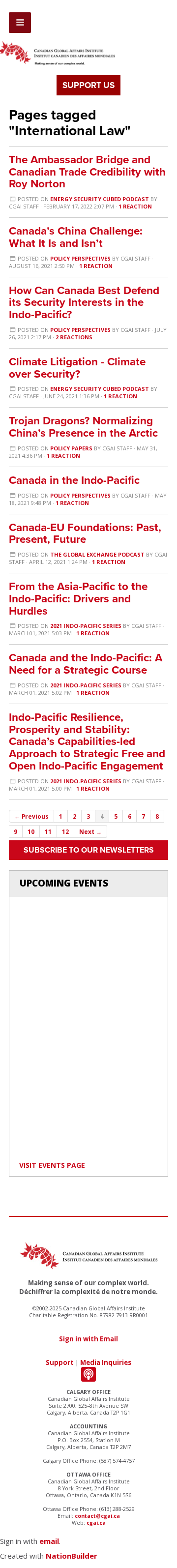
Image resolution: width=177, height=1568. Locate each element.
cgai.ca (96, 1522)
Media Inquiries (105, 1362)
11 (48, 831)
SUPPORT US (88, 85)
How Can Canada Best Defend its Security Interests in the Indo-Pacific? (84, 303)
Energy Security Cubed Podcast (99, 199)
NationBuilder (71, 1556)
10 (31, 831)
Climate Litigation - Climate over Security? (77, 368)
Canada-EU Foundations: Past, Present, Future (85, 533)
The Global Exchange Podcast (97, 554)
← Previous (31, 816)
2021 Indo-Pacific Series (85, 625)
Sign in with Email (88, 1338)
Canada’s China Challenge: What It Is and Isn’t (76, 237)
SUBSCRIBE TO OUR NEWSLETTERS (89, 850)
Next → (90, 831)
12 (65, 831)
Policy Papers (71, 448)
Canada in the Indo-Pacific (74, 480)
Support (60, 1362)
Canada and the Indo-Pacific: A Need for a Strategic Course (85, 664)
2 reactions (74, 337)
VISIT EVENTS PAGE (52, 1165)
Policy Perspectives (80, 258)
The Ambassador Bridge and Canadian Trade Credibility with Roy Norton (87, 172)
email (49, 1541)
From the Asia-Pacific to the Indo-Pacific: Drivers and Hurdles (78, 599)
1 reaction (135, 206)
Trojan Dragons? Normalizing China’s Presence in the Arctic (83, 427)
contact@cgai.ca (97, 1515)
